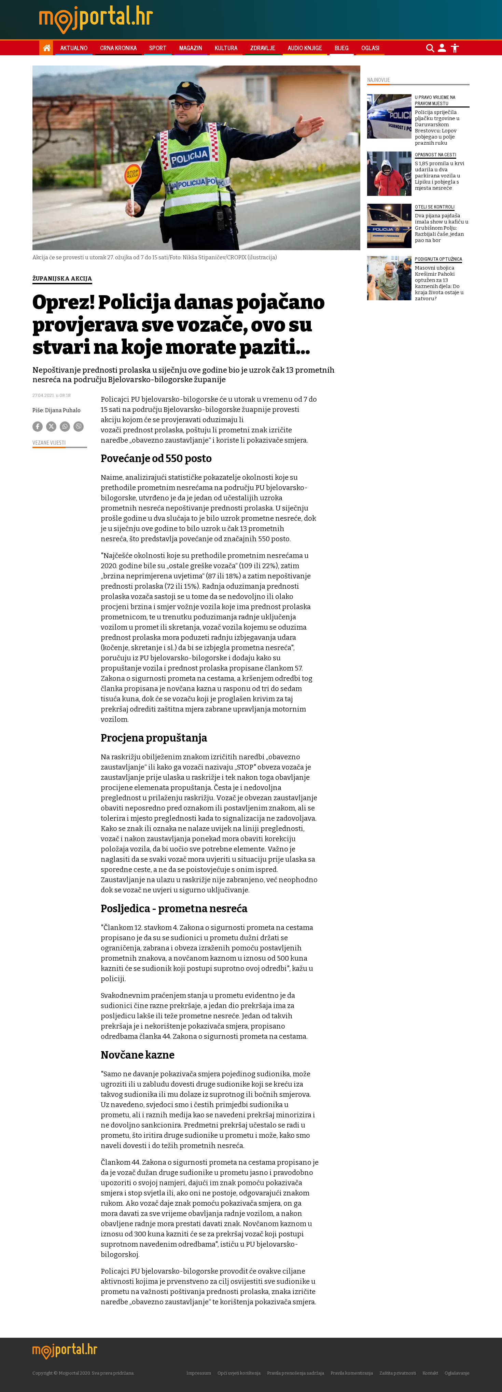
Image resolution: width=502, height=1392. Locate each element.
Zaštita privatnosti (397, 1373)
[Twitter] (51, 426)
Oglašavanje (457, 1373)
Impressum (198, 1373)
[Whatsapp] (65, 426)
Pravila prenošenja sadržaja (295, 1373)
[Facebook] (37, 426)
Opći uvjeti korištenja (239, 1373)
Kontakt (430, 1373)
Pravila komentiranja (352, 1373)
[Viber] (78, 426)
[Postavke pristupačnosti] (454, 48)
